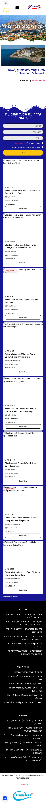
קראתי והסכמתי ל (27, 143)
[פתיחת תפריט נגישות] (5, 798)
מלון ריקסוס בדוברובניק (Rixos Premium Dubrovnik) (26, 72)
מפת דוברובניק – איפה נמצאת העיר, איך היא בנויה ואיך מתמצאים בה (23, 638)
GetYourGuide (38, 80)
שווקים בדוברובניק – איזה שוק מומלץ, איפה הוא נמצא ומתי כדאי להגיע (23, 623)
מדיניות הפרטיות (20, 143)
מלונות (6, 8)
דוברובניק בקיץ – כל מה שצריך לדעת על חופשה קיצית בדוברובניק (25, 652)
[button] (17, 7)
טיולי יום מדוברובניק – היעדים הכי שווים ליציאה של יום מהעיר (25, 729)
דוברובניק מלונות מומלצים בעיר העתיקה (25, 683)
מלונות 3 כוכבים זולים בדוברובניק (28, 672)
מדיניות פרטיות (23, 784)
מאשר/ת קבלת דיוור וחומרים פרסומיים (26, 147)
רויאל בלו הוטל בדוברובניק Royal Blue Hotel (23, 702)
